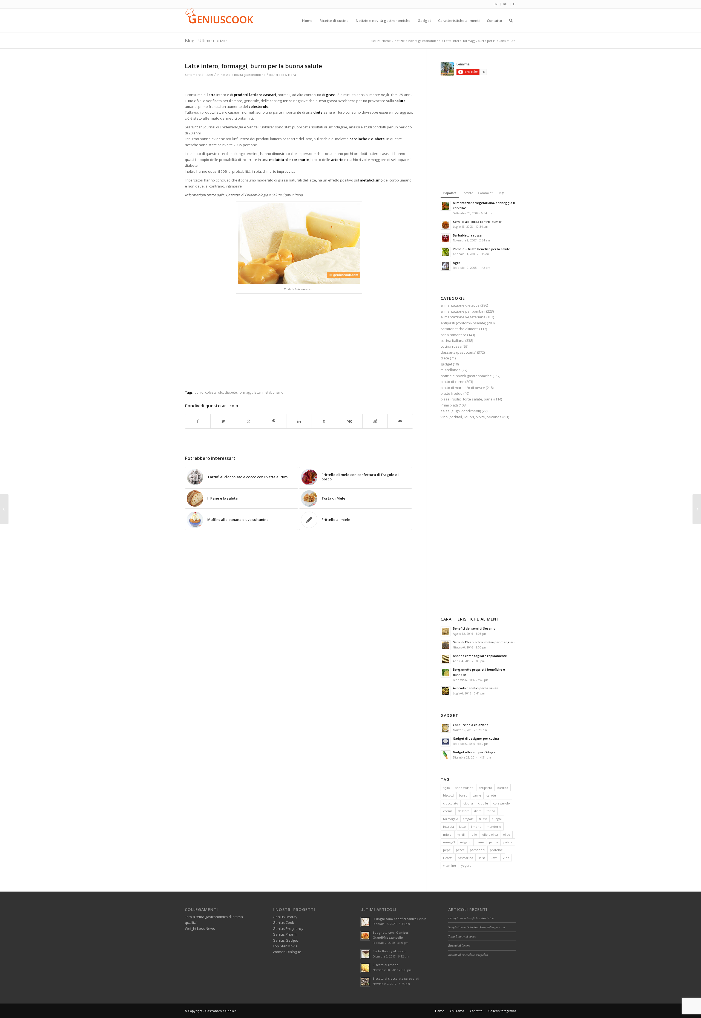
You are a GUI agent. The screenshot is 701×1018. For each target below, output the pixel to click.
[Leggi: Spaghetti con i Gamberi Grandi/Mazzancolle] (365, 936)
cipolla (468, 803)
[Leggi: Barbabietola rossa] (445, 238)
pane (480, 842)
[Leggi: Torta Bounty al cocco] (365, 954)
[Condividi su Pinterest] (273, 421)
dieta (477, 811)
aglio (446, 788)
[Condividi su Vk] (349, 421)
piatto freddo (451, 393)
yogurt (466, 865)
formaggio (450, 819)
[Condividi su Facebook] (197, 421)
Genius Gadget (285, 940)
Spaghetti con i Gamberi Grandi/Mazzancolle (476, 927)
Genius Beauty (285, 916)
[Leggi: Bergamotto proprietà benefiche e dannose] (445, 672)
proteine (496, 850)
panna (493, 842)
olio (474, 834)
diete (445, 358)
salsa (481, 858)
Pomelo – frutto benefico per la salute (481, 249)
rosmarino (465, 858)
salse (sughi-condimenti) (461, 410)
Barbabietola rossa (467, 235)
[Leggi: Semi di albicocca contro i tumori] (445, 225)
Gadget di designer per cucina (476, 738)
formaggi (245, 392)
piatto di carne (452, 381)
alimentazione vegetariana (463, 317)
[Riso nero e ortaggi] (697, 509)
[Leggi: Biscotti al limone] (365, 968)
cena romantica (453, 334)
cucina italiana (452, 340)
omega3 (449, 842)
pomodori (477, 850)
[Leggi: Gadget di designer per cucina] (445, 741)
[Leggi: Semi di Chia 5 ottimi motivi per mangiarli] (445, 645)
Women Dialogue (287, 951)
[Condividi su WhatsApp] (248, 421)
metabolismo (272, 392)
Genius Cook (283, 922)
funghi (497, 819)
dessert (463, 811)
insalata (448, 826)
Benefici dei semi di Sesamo (474, 628)
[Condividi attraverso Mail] (400, 421)
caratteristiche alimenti (459, 328)
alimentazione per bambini (463, 311)
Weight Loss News (200, 928)
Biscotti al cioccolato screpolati (396, 978)
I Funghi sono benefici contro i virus (399, 919)
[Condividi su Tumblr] (324, 421)
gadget (446, 364)
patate (508, 842)
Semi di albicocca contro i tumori (477, 222)
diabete (231, 392)
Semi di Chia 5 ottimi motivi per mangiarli (484, 642)
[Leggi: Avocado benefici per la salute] (445, 691)
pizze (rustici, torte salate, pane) (467, 399)
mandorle (494, 826)
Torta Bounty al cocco (389, 951)
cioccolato (450, 803)
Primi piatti (449, 405)
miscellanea (451, 369)
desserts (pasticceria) (458, 352)
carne (477, 795)
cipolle (483, 803)
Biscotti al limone (385, 965)
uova (494, 858)
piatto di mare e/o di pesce (463, 387)
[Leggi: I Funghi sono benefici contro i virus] (365, 922)
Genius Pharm (285, 934)
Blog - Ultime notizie (206, 41)
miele (447, 834)
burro (198, 392)
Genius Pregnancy (288, 928)
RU (505, 4)
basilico (502, 788)
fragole (468, 819)
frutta (483, 819)
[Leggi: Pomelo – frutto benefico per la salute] (445, 252)
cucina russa (451, 346)
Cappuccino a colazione (471, 725)
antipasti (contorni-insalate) (463, 323)
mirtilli (461, 834)
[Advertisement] (299, 85)
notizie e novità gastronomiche (242, 75)
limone (476, 826)
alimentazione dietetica (460, 305)
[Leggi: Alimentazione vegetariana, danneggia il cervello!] (445, 206)
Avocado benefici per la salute (475, 688)
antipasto (485, 788)
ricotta (448, 858)
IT (514, 4)
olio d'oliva (490, 834)
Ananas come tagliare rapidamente (480, 656)
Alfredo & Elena (285, 75)
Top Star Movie (285, 946)
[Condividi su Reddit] (375, 421)
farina (491, 811)
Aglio (457, 263)
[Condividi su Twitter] (223, 421)
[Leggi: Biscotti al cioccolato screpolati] (365, 982)
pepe (447, 850)
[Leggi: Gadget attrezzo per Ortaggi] (445, 755)
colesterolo (214, 392)
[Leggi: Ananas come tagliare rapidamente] (445, 659)
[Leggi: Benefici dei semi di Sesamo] (445, 631)
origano (465, 842)
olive (506, 834)
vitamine (449, 865)
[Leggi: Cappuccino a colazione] (445, 728)
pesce (460, 850)
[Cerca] (510, 20)
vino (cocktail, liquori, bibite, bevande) (471, 416)
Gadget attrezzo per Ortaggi (474, 752)
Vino (506, 858)
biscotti (448, 795)
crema (448, 811)
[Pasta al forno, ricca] (4, 509)
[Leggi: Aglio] (445, 266)
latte (257, 392)
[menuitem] (496, 4)
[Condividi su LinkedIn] (298, 421)
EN (496, 4)
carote (491, 795)
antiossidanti (464, 788)
